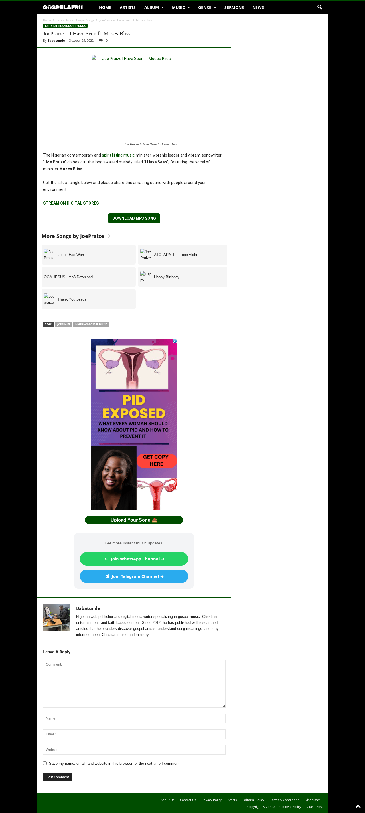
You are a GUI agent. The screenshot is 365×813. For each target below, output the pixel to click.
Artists (128, 7)
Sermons (234, 7)
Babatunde (56, 40)
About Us (167, 800)
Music (178, 7)
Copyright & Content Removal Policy (274, 806)
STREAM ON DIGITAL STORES (71, 203)
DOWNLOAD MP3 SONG (134, 218)
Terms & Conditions (284, 800)
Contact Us (188, 800)
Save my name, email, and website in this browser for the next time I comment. (115, 763)
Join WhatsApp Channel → (138, 559)
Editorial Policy (253, 800)
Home (105, 7)
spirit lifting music (118, 155)
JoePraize (63, 324)
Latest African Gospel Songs (75, 20)
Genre (204, 7)
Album (151, 7)
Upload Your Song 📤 (134, 520)
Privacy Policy (212, 800)
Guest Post (315, 806)
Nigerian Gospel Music (91, 324)
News (258, 7)
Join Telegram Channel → (138, 576)
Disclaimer (312, 800)
